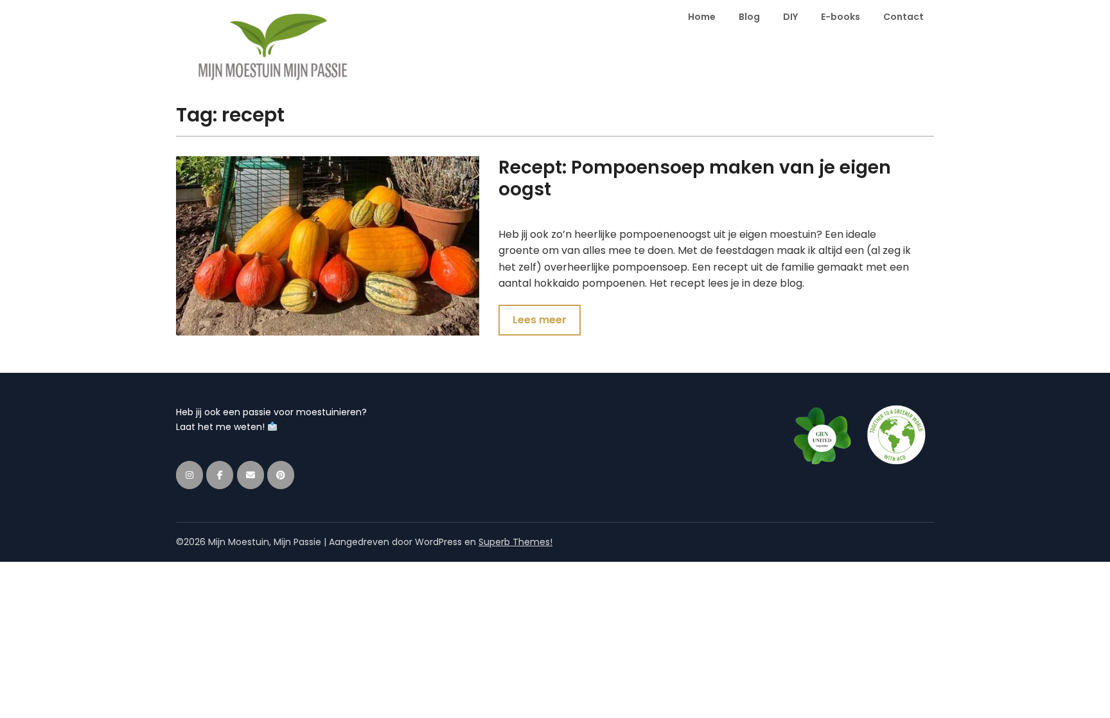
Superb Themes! (515, 541)
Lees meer (540, 319)
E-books (840, 16)
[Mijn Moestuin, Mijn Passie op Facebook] (219, 475)
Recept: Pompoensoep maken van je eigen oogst (694, 178)
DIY (790, 16)
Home (702, 16)
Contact (903, 16)
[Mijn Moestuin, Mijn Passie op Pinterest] (280, 475)
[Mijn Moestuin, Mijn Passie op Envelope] (250, 475)
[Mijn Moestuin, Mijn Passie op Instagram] (189, 475)
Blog (749, 16)
